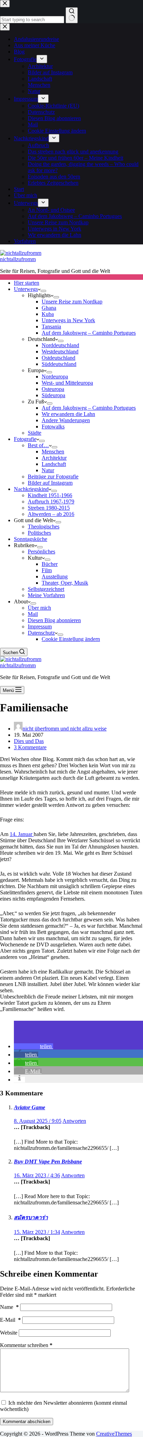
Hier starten (26, 283)
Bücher (50, 564)
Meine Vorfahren (46, 595)
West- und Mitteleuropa (67, 383)
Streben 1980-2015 (49, 508)
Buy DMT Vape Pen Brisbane (48, 1161)
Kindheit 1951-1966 (50, 495)
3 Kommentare (30, 747)
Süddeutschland (59, 364)
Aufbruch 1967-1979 (51, 501)
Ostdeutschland (58, 358)
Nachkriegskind (31, 489)
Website (8, 1333)
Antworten (74, 1121)
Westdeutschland (60, 351)
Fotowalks (53, 426)
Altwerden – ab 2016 (51, 514)
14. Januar (22, 834)
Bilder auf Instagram (50, 483)
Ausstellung (55, 576)
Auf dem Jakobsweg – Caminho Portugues (89, 333)
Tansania (51, 326)
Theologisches (43, 526)
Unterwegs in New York (68, 320)
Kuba (48, 314)
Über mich (39, 608)
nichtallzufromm (18, 259)
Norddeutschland (60, 345)
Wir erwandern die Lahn (68, 414)
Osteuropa (53, 389)
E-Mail (10, 1320)
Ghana (49, 308)
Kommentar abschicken (26, 1421)
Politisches (39, 533)
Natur (48, 470)
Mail (33, 614)
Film (47, 570)
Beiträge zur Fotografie (53, 476)
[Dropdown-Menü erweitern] (43, 291)
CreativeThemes (114, 1434)
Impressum (40, 626)
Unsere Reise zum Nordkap (72, 301)
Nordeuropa (55, 376)
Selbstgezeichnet (46, 589)
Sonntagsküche (30, 539)
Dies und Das (29, 741)
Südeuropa (53, 395)
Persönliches (41, 551)
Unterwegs (26, 289)
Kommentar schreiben (26, 1345)
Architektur (54, 458)
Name (9, 1307)
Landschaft (54, 464)
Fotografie (25, 439)
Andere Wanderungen (66, 420)
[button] (33, 1046)
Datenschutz (41, 633)
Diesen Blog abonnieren (54, 620)
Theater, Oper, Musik (65, 583)
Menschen (53, 451)
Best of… (38, 445)
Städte (34, 433)
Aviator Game (29, 1107)
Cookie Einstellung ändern (71, 639)
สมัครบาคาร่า (31, 1217)
